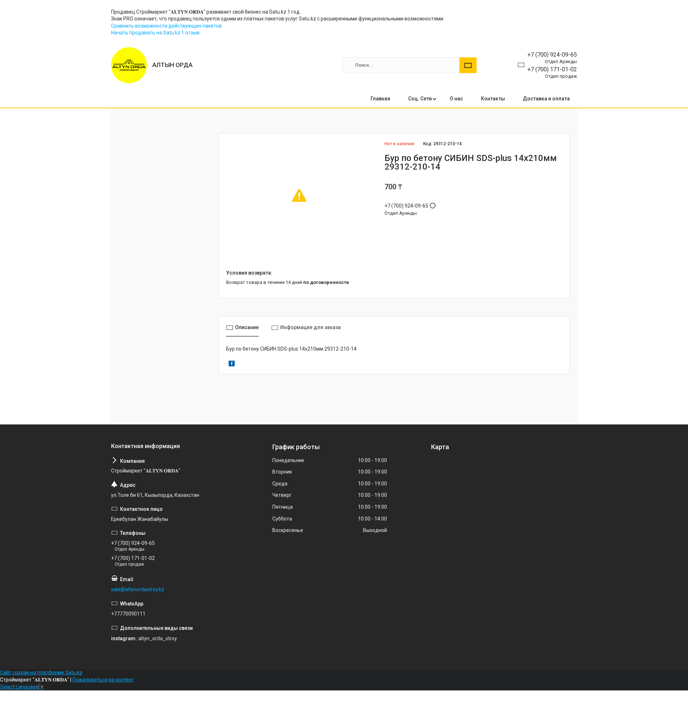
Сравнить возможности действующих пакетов (166, 26)
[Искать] (468, 65)
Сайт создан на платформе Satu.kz (41, 672)
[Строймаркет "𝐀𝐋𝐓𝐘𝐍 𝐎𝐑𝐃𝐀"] (129, 65)
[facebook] (232, 364)
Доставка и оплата (546, 98)
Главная (380, 98)
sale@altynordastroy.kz (137, 589)
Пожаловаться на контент (103, 680)
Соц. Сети (420, 98)
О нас (456, 98)
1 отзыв (190, 32)
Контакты (493, 98)
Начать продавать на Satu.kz (146, 32)
